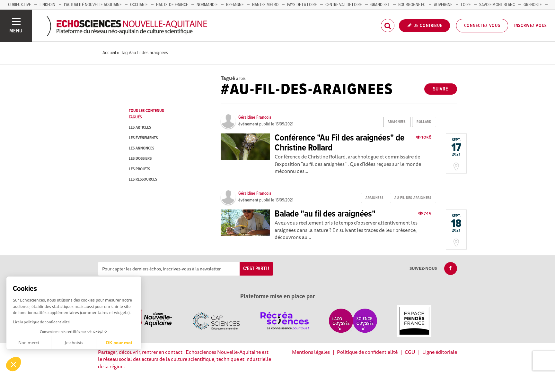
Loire (466, 5)
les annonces (141, 148)
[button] (13, 364)
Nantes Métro (265, 5)
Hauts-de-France (172, 5)
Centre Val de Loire (343, 5)
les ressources (143, 179)
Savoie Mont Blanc (497, 5)
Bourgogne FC (411, 5)
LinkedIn (47, 5)
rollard (424, 122)
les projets (139, 169)
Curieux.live (19, 5)
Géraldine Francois (254, 117)
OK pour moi (119, 342)
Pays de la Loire (302, 5)
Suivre (440, 89)
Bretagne (234, 5)
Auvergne (443, 5)
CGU (410, 352)
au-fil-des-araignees (412, 198)
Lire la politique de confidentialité (41, 322)
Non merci (28, 342)
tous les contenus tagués (146, 114)
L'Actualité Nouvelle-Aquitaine (92, 5)
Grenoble (533, 5)
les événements (143, 138)
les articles (140, 127)
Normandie (207, 5)
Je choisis (74, 342)
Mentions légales (311, 352)
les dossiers (140, 158)
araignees (397, 122)
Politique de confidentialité (367, 352)
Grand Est (380, 5)
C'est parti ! (256, 268)
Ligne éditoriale (439, 352)
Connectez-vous (482, 26)
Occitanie (138, 5)
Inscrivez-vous (530, 26)
